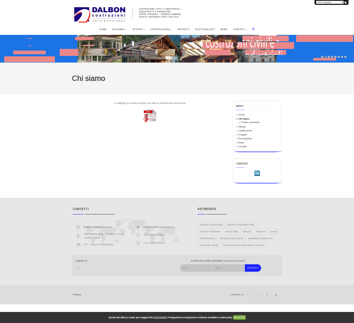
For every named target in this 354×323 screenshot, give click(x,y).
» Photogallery (244, 138)
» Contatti (241, 146)
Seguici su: (82, 260)
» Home (240, 114)
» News (240, 142)
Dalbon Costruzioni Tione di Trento (243, 245)
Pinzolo (260, 232)
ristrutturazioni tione (241, 225)
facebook (79, 267)
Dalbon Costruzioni (211, 225)
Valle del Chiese (209, 245)
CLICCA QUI (160, 317)
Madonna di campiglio (260, 238)
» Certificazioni (244, 130)
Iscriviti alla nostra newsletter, (218, 260)
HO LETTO (239, 317)
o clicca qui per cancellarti (234, 261)
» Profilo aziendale (249, 122)
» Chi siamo (242, 118)
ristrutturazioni (210, 232)
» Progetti (241, 134)
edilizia (247, 232)
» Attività (240, 126)
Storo (273, 232)
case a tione (231, 232)
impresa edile (207, 238)
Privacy (77, 294)
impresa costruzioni (231, 238)
